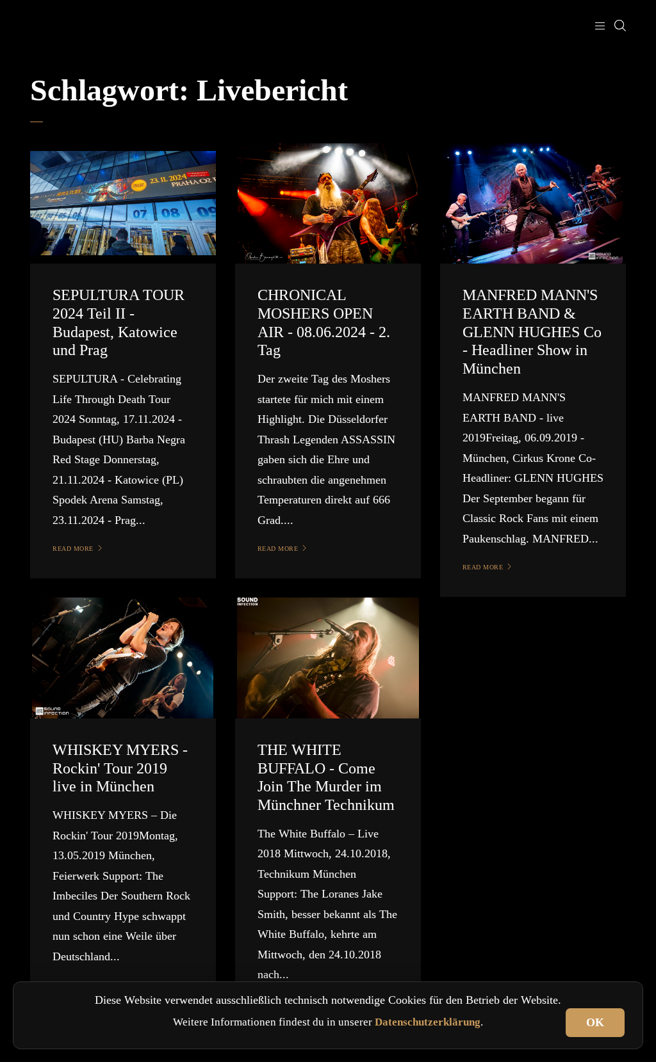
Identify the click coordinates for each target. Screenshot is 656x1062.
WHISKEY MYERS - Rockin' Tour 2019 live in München (120, 768)
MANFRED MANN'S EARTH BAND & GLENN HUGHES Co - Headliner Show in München (532, 332)
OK (595, 1022)
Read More (73, 548)
